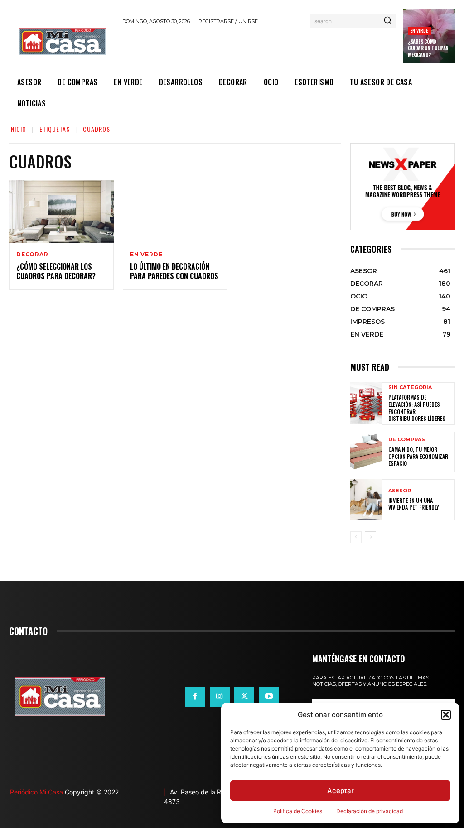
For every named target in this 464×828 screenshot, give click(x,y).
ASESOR (399, 490)
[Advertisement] (228, 46)
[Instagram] (220, 697)
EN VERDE (419, 30)
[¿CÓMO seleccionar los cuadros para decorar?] (61, 211)
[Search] (387, 21)
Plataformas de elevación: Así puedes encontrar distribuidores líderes (416, 407)
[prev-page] (356, 537)
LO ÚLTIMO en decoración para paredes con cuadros (174, 271)
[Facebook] (195, 697)
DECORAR (32, 254)
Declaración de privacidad (369, 811)
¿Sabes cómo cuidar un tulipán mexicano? (428, 48)
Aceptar (340, 790)
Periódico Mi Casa (36, 792)
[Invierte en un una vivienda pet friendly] (366, 499)
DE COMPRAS (406, 439)
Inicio (17, 129)
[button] (445, 714)
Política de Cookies (297, 811)
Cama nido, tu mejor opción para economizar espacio (418, 456)
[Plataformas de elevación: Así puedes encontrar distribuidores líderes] (366, 402)
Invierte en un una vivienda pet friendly (413, 503)
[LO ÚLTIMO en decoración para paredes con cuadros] (175, 211)
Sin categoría (410, 387)
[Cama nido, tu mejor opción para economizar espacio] (366, 452)
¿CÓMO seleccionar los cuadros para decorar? (56, 271)
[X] (244, 697)
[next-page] (370, 537)
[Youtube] (269, 697)
